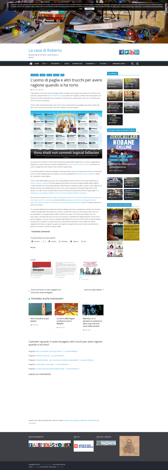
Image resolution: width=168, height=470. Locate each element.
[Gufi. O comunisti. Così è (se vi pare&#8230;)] (90, 268)
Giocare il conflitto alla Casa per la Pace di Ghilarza (115, 167)
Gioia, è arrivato (114, 182)
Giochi (66, 64)
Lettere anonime (60, 275)
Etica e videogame (36, 275)
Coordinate (89, 64)
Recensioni (55, 64)
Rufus (42, 90)
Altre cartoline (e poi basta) (40, 319)
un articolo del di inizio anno (78, 164)
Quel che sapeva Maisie (93, 290)
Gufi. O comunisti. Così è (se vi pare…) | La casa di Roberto (57, 351)
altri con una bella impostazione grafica (68, 202)
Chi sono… (103, 64)
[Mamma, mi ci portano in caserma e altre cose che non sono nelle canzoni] (92, 304)
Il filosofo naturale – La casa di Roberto (50, 356)
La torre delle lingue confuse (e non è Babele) (66, 321)
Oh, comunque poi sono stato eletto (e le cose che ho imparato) (122, 151)
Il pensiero (122, 141)
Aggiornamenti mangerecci (130, 169)
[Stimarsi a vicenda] (115, 236)
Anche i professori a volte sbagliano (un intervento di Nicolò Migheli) (46, 291)
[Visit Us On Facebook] (121, 51)
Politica (112, 144)
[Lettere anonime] (66, 268)
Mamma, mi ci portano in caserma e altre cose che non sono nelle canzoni (92, 322)
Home (37, 64)
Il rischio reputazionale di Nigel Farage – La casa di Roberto (57, 369)
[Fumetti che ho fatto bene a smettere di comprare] (115, 204)
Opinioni (56, 75)
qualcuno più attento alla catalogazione (79, 200)
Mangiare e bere (119, 64)
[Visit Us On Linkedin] (136, 51)
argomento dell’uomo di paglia (55, 96)
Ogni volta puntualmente (130, 107)
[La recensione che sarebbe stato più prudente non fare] (131, 204)
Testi (44, 64)
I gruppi (42, 75)
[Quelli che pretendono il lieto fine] (131, 220)
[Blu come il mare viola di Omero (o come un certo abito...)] (115, 220)
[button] (47, 63)
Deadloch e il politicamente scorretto (130, 180)
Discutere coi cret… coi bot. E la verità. (114, 82)
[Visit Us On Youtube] (131, 51)
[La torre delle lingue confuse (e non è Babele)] (66, 304)
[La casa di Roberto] (84, 1)
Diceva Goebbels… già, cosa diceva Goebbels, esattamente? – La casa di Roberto (65, 360)
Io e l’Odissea (113, 96)
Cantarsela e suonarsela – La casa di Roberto (52, 364)
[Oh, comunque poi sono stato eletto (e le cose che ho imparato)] (123, 136)
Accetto (89, 9)
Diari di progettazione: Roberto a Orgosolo (130, 81)
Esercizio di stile (131, 96)
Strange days (77, 64)
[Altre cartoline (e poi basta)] (40, 304)
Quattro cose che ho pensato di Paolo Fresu (114, 106)
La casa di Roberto (45, 50)
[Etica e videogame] (42, 268)
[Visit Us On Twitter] (126, 51)
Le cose (49, 75)
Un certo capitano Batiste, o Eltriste (115, 118)
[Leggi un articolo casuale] (137, 63)
